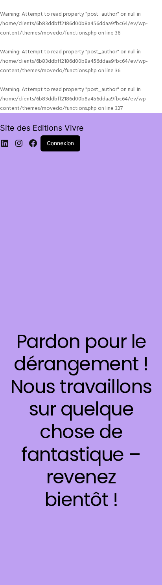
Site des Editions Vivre (42, 128)
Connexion (60, 143)
